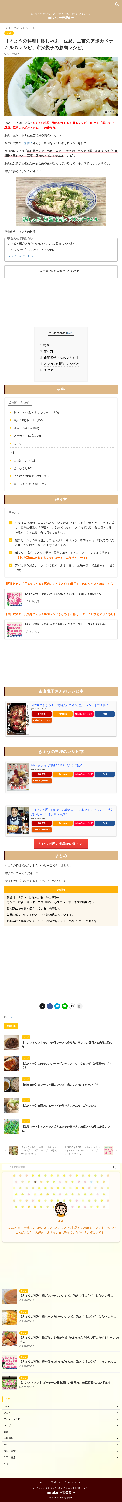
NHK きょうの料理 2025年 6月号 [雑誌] (56, 765)
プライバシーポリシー (73, 1482)
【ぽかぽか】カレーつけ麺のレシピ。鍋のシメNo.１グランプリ (60, 1084)
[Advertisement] (61, 303)
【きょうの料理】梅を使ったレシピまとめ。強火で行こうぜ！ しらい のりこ (68, 1361)
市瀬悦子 (27, 143)
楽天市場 (42, 714)
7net (105, 714)
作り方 (48, 351)
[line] (65, 1006)
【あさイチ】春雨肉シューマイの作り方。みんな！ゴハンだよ (59, 1105)
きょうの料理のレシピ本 (61, 364)
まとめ (48, 370)
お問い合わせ (54, 1482)
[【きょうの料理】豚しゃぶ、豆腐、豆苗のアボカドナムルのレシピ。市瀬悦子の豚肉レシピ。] (57, 1006)
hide (70, 333)
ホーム (43, 1482)
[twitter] (42, 1006)
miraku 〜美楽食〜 (61, 17)
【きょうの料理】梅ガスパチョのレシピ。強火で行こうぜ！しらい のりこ (66, 1295)
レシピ (10, 1017)
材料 (46, 345)
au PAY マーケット (41, 720)
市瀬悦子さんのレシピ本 (61, 357)
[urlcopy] (80, 1006)
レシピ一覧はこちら (20, 256)
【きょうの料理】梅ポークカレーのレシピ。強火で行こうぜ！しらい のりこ (67, 1316)
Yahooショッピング (84, 714)
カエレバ (43, 709)
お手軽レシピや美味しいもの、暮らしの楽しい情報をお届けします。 (61, 1488)
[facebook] (50, 1006)
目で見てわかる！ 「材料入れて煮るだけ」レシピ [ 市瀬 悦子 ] (71, 705)
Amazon (63, 714)
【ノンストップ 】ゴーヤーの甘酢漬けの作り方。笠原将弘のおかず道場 (64, 1382)
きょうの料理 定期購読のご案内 (58, 843)
